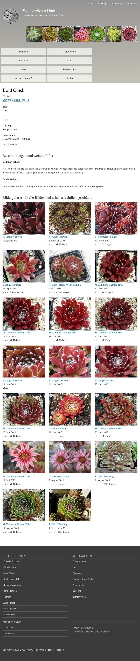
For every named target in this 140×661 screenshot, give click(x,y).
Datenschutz (9, 627)
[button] (24, 233)
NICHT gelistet (10, 608)
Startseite (23, 51)
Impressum (8, 633)
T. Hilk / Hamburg (12, 284)
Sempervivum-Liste (39, 10)
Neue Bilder (9, 573)
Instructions (116, 3)
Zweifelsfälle (9, 602)
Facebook (60, 649)
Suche (69, 78)
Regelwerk (78, 573)
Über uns (77, 590)
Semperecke (78, 584)
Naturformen (70, 51)
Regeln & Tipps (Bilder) (83, 578)
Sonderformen (10, 590)
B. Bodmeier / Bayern (106, 236)
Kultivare (23, 60)
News (23, 69)
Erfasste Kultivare (11, 561)
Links (75, 567)
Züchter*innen (79, 596)
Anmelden (132, 3)
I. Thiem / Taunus (58, 428)
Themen (7, 596)
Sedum (89, 3)
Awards (69, 60)
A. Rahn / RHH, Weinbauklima (65, 284)
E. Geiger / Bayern (12, 380)
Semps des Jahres (12, 584)
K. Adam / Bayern (58, 236)
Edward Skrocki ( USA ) (16, 99)
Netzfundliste (9, 614)
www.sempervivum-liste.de (41, 649)
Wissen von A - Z (23, 78)
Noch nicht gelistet (11, 578)
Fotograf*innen (79, 561)
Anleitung (102, 3)
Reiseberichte (69, 69)
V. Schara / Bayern (12, 236)
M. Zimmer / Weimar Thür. (109, 284)
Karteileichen (9, 567)
